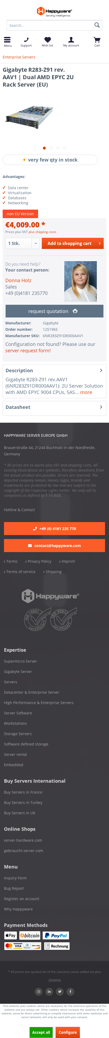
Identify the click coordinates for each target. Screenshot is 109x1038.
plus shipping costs (42, 232)
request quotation (49, 311)
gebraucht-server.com (23, 850)
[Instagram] (39, 992)
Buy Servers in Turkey (23, 802)
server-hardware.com (23, 840)
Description (19, 370)
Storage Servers (18, 733)
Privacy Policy (39, 561)
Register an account (21, 898)
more (85, 392)
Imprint (68, 561)
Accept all (41, 1032)
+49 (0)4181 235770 (26, 293)
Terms (11, 561)
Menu (7, 45)
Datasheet (18, 407)
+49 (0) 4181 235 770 (57, 528)
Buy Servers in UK (19, 812)
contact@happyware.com (57, 545)
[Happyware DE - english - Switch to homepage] (55, 12)
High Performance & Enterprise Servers (39, 702)
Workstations (15, 723)
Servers (10, 681)
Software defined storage (26, 744)
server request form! (28, 350)
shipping (54, 979)
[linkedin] (49, 992)
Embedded (13, 764)
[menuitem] (54, 25)
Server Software (18, 712)
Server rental (15, 754)
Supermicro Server (20, 661)
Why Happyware (18, 909)
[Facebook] (70, 992)
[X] (60, 992)
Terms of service (20, 571)
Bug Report (14, 888)
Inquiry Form (15, 877)
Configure (68, 1032)
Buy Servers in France (23, 792)
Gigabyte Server (18, 671)
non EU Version (20, 213)
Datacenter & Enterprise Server (31, 692)
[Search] (97, 25)
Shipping (53, 571)
